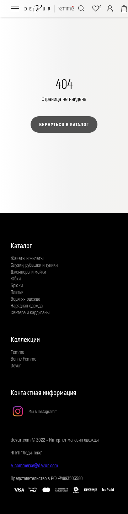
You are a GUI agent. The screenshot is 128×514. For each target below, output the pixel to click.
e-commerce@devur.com (34, 465)
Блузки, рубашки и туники (34, 265)
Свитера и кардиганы (30, 312)
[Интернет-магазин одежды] (49, 8)
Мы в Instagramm (43, 411)
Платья (17, 292)
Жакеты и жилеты (27, 258)
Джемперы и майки (28, 272)
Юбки (16, 278)
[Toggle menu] (15, 8)
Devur (16, 365)
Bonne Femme (23, 359)
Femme (17, 352)
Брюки (17, 285)
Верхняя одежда (25, 299)
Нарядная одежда (27, 305)
